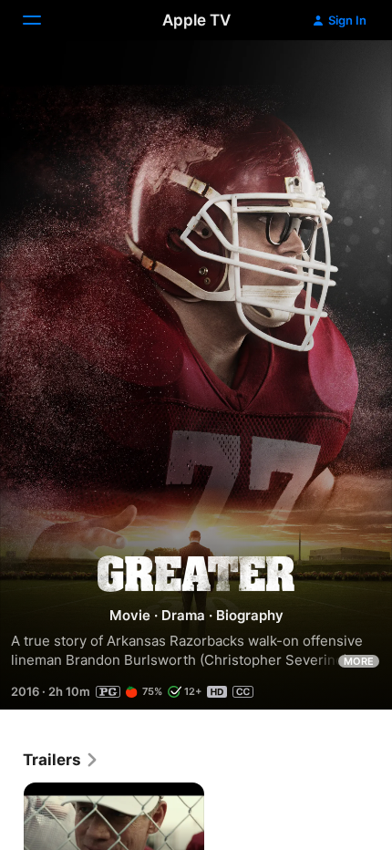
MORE (359, 661)
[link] (61, 760)
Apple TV (196, 20)
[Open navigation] (43, 20)
